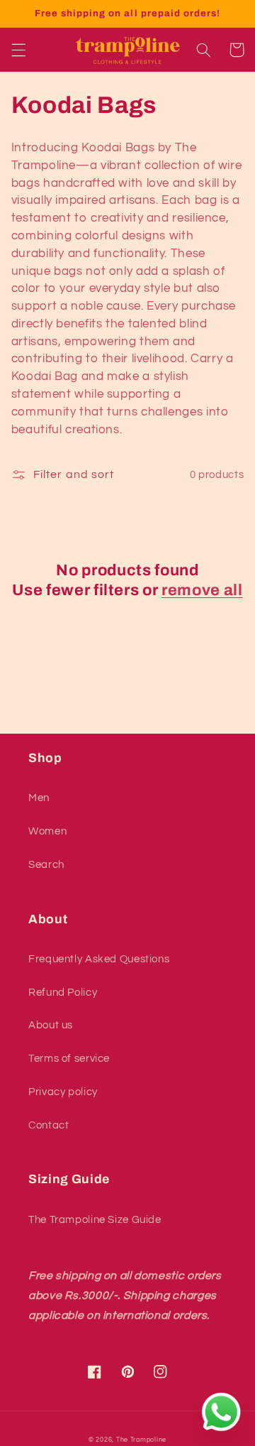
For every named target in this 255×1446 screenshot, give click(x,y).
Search (46, 864)
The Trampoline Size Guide (95, 1219)
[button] (18, 49)
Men (39, 798)
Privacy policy (63, 1092)
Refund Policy (62, 992)
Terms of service (69, 1058)
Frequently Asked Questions (98, 959)
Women (47, 831)
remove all (202, 590)
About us (50, 1025)
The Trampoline (141, 1440)
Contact (48, 1125)
